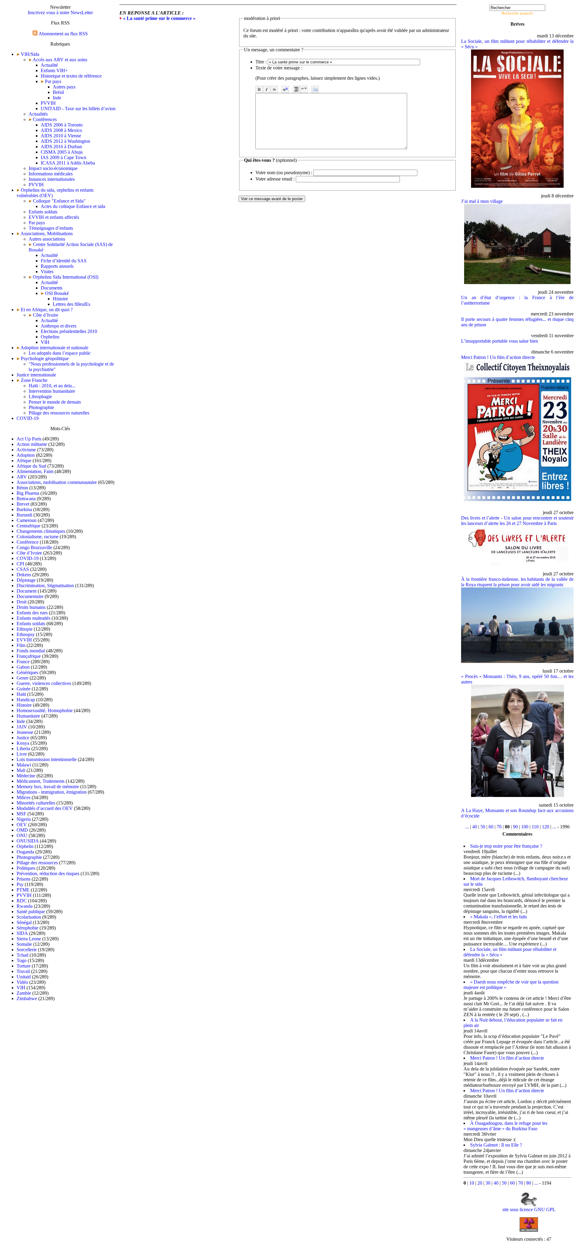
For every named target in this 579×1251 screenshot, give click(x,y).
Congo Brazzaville (34, 547)
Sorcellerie (27, 949)
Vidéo (22, 982)
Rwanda (25, 906)
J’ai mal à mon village (482, 201)
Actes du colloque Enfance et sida (73, 206)
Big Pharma (28, 493)
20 (479, 1182)
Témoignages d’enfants (51, 228)
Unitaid (24, 976)
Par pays (52, 81)
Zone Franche (34, 380)
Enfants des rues (32, 612)
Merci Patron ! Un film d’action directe (498, 357)
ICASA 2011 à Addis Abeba (68, 162)
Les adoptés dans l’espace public (60, 353)
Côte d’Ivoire (45, 315)
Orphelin (25, 846)
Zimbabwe (27, 998)
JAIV (22, 726)
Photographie (41, 407)
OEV (22, 824)
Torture (23, 965)
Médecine (26, 775)
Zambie (24, 993)
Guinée (23, 688)
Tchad (22, 955)
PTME (23, 889)
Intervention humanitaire (52, 391)
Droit (22, 601)
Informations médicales (51, 173)
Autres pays (64, 86)
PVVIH (48, 103)
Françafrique (29, 656)
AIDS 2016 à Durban (61, 146)
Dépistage (26, 580)
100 (524, 826)
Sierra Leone (29, 938)
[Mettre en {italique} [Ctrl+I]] (266, 89)
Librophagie (40, 396)
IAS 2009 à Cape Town (63, 157)
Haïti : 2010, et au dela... (52, 385)
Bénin (22, 487)
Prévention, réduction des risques (48, 873)
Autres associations (47, 239)
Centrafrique (28, 525)
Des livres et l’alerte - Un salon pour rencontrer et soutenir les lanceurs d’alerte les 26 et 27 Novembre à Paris (517, 520)
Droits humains (31, 607)
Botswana (26, 498)
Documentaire (30, 596)
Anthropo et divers (58, 325)
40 (474, 826)
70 (499, 826)
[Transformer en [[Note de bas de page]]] (285, 89)
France (23, 661)
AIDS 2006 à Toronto (62, 124)
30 (488, 1182)
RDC (22, 900)
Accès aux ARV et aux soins (59, 59)
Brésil (58, 92)
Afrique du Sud (31, 466)
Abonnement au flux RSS (63, 33)
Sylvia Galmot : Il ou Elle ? (496, 1144)
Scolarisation (29, 917)
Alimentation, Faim (35, 471)
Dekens (24, 574)
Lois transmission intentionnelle (47, 759)
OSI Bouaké (56, 293)
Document (26, 591)
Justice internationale (36, 374)
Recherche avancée (517, 13)
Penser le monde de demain (55, 402)
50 (482, 826)
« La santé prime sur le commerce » (159, 18)
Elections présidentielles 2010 (69, 331)
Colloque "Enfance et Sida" (59, 200)
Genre (22, 677)
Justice (23, 737)
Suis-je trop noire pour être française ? (506, 846)
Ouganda (25, 851)
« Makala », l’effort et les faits (498, 916)
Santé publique (31, 911)
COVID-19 (28, 418)
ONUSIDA (28, 840)
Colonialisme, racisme (38, 536)
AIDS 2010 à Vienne (61, 135)
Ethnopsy (26, 634)
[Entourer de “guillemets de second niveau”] (304, 89)
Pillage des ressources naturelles (59, 412)
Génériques (27, 672)
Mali (21, 770)
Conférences (44, 119)
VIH (45, 342)
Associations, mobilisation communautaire (57, 482)
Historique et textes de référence (71, 75)
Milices (23, 797)
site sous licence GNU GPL (528, 1209)
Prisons (23, 878)
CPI (20, 563)
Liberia (23, 748)
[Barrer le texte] (274, 89)
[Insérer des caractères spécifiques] (315, 89)
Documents (51, 287)
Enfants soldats (43, 211)
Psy (20, 884)
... (467, 826)
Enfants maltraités (33, 618)
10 (471, 1182)
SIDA (22, 933)
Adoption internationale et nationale (54, 347)
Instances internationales (52, 179)
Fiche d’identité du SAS (64, 260)
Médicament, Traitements (41, 781)
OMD (22, 830)
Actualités (38, 114)
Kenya (23, 743)
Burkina (24, 509)
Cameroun (26, 520)
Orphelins (50, 336)
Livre (22, 754)
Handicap (26, 699)
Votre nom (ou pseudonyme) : (283, 172)
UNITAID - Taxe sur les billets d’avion (78, 108)
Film (21, 645)
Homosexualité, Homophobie (45, 710)
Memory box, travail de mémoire (48, 786)
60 (491, 826)
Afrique (24, 460)
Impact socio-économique (53, 168)
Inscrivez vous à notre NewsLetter (60, 12)
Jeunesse (25, 732)
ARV (22, 476)
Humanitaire (28, 715)
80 (528, 1182)
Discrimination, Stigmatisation (45, 585)
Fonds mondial (31, 650)
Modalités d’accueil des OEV (45, 808)
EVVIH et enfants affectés (54, 217)
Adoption (26, 455)
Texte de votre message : (278, 67)
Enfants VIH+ (54, 70)
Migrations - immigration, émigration (52, 792)
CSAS (23, 569)
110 (535, 826)
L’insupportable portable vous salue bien (499, 341)
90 (515, 826)
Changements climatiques (41, 531)
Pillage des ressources (37, 862)
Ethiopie (25, 629)
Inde (57, 97)
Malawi (24, 764)
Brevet (23, 504)
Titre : (261, 61)
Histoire (60, 298)
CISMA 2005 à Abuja (62, 152)
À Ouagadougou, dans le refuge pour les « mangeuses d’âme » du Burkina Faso (505, 1126)
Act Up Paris (29, 438)
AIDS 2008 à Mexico (61, 130)
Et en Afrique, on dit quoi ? (47, 309)
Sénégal (24, 922)
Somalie (24, 944)
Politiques (26, 868)
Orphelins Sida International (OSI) (65, 277)
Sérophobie (27, 927)
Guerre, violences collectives (44, 683)
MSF (21, 813)
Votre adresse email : (275, 178)
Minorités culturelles (36, 802)
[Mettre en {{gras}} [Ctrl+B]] (259, 89)
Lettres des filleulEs (71, 304)
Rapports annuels (57, 266)
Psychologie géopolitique (45, 358)
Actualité (49, 65)
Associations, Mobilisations (47, 233)
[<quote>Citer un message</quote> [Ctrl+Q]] (296, 89)
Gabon (23, 667)
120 (545, 826)
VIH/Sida (30, 54)
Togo (22, 960)
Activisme (26, 449)
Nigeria (24, 819)
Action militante (32, 444)
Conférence (28, 542)
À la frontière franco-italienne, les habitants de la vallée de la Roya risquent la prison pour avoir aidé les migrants (517, 582)
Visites (47, 271)
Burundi (24, 514)
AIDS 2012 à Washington (65, 141)
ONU (22, 835)
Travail (23, 971)
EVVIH (24, 639)
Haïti (21, 694)
